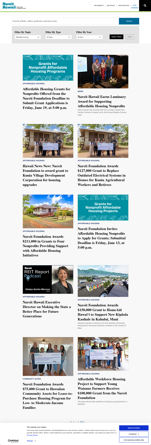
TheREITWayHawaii (14, 5)
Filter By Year (84, 32)
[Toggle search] (145, 5)
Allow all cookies (134, 428)
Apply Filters (116, 37)
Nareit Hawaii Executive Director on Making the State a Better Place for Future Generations (47, 309)
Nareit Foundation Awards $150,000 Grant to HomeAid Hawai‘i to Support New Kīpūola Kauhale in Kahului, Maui (103, 312)
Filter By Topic (23, 32)
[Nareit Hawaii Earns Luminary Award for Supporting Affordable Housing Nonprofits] (103, 71)
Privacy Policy (32, 435)
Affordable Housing (34, 84)
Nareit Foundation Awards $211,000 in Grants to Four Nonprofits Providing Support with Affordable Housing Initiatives (45, 246)
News (135, 5)
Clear (129, 37)
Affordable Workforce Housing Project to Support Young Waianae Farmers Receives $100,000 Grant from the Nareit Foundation (102, 388)
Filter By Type (53, 32)
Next (82, 422)
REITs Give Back (123, 5)
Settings (30, 441)
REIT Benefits (99, 5)
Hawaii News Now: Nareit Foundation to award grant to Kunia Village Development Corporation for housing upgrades (45, 175)
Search (129, 21)
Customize (133, 434)
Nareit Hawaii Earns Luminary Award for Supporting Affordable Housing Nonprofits (102, 101)
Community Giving (32, 379)
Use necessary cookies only (134, 440)
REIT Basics (111, 5)
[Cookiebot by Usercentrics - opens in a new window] (13, 441)
